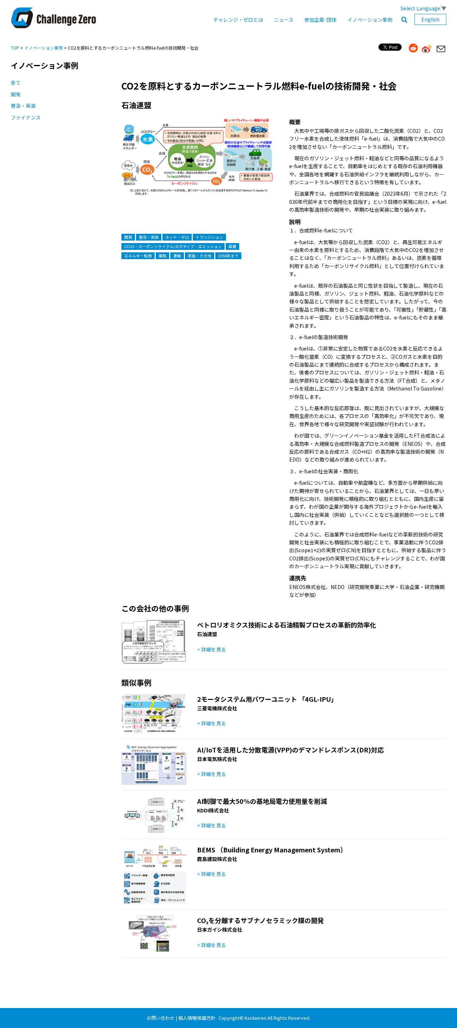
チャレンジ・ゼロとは (238, 19)
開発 (16, 94)
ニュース (283, 19)
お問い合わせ (161, 1017)
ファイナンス (26, 117)
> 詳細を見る (211, 649)
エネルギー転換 (138, 255)
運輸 (177, 255)
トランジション (209, 237)
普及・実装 (23, 105)
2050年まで (228, 255)
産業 (232, 246)
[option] (197, 164)
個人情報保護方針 (196, 1017)
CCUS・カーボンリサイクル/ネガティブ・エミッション (173, 246)
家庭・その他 (199, 255)
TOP (15, 48)
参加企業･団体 (320, 19)
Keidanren (255, 1017)
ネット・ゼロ (177, 237)
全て (16, 82)
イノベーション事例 (369, 19)
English (430, 19)
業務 (162, 255)
